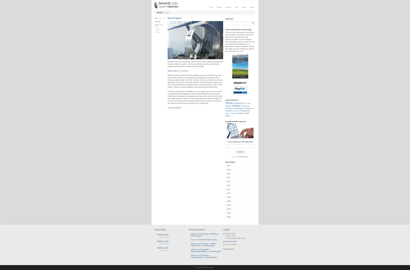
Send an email (231, 241)
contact (252, 7)
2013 (229, 181)
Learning (236, 111)
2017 (229, 165)
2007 (229, 205)
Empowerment (238, 108)
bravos (244, 7)
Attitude (161, 25)
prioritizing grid (196, 235)
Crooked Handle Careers (207, 239)
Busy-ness (248, 103)
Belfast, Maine (173, 71)
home (211, 7)
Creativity (157, 29)
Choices (157, 27)
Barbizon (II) (162, 248)
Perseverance (245, 110)
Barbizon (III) (163, 241)
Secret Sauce (175, 18)
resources (228, 7)
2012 (229, 185)
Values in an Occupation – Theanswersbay (200, 256)
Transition (240, 113)
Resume (228, 113)
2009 (229, 197)
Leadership (229, 110)
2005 (229, 213)
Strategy (233, 113)
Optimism (157, 32)
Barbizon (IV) (163, 235)
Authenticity (239, 103)
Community (246, 106)
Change (228, 106)
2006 (229, 209)
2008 (229, 201)
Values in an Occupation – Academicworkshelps (200, 250)
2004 (229, 217)
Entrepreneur (249, 108)
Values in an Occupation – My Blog (204, 234)
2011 (229, 189)
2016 (229, 169)
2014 (229, 177)
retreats (219, 7)
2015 (229, 173)
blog (236, 7)
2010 (229, 193)
